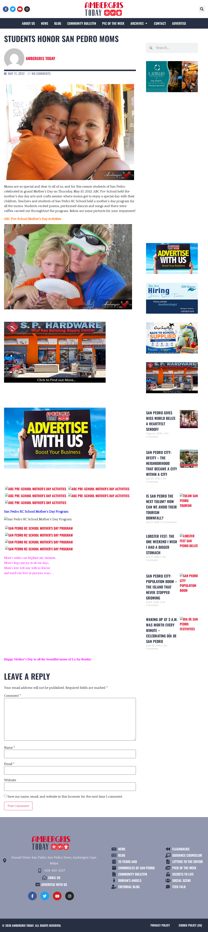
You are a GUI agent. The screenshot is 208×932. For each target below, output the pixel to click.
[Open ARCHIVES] (146, 23)
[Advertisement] (70, 612)
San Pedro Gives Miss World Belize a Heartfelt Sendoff (161, 421)
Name (9, 747)
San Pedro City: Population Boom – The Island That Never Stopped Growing (161, 586)
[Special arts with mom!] (35, 495)
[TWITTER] (13, 9)
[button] (202, 9)
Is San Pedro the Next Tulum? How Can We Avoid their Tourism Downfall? (161, 507)
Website (10, 780)
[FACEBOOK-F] (6, 9)
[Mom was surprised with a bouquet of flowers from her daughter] (39, 528)
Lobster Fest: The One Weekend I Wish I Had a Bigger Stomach (161, 544)
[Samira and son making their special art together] (98, 488)
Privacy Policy (160, 925)
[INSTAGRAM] (27, 9)
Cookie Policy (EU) (190, 925)
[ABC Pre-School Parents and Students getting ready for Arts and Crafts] (35, 488)
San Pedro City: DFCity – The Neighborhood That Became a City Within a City (161, 463)
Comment (12, 695)
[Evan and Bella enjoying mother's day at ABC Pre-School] (35, 502)
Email (9, 764)
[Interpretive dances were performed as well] (39, 548)
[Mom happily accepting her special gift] (39, 535)
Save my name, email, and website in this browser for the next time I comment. (65, 796)
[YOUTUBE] (20, 9)
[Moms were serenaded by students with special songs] (39, 542)
